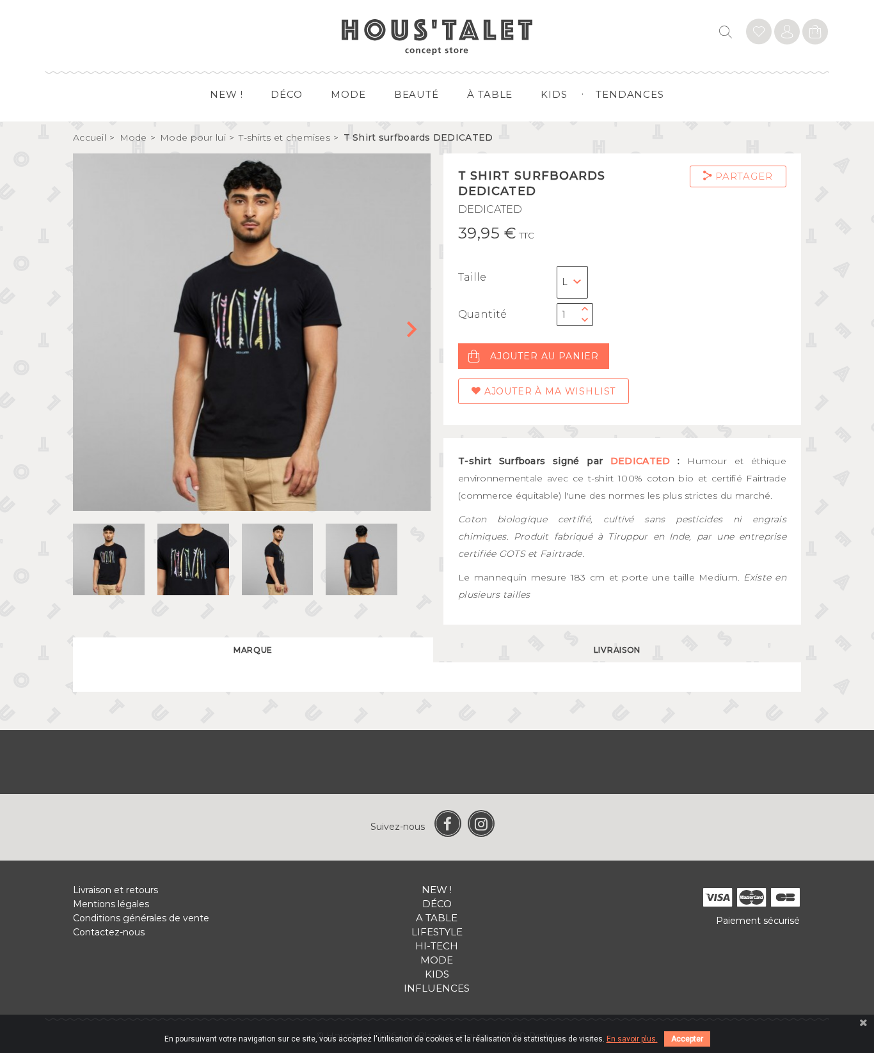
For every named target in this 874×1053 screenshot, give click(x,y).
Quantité (482, 314)
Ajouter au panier (544, 356)
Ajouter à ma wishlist (548, 391)
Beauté (416, 94)
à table (489, 94)
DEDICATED (490, 209)
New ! (226, 94)
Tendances (630, 94)
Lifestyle (437, 932)
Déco (287, 94)
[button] (415, 332)
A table (436, 918)
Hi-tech (436, 946)
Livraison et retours (115, 890)
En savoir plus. (632, 1038)
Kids (554, 94)
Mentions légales (111, 904)
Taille (472, 277)
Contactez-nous (109, 932)
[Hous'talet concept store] (437, 36)
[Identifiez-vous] (759, 33)
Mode (348, 94)
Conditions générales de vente (141, 918)
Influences (437, 988)
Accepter (687, 1038)
